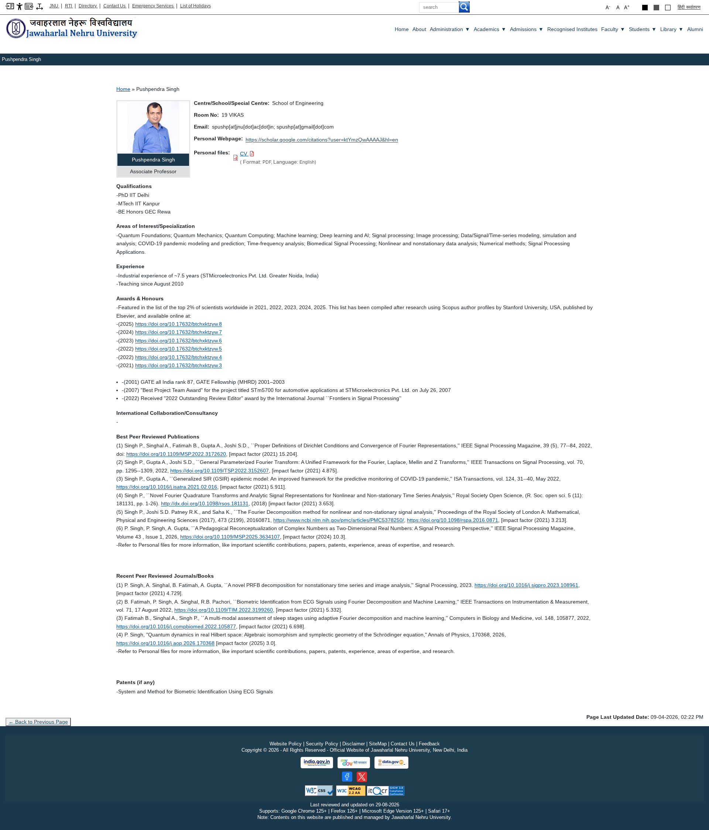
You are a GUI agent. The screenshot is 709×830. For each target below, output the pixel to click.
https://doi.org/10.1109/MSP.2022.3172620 (176, 454)
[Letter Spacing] (39, 6)
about (419, 29)
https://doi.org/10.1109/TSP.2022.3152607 (219, 471)
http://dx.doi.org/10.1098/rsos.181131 (205, 503)
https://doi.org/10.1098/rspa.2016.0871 (452, 520)
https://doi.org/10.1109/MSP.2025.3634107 (230, 537)
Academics (490, 29)
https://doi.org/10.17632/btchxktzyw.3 (178, 365)
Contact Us (115, 5)
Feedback (429, 744)
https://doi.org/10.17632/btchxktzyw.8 (178, 324)
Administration (450, 29)
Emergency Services (153, 5)
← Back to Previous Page (38, 722)
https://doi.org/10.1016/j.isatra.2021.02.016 (166, 487)
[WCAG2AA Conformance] (351, 790)
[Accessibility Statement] (20, 6)
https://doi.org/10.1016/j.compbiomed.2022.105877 (176, 626)
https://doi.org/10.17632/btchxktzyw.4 (178, 357)
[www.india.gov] (317, 763)
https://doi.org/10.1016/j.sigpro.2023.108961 (526, 585)
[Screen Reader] (29, 5)
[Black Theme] (645, 7)
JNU (54, 5)
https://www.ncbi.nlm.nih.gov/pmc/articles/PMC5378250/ (338, 520)
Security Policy (322, 744)
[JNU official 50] (362, 777)
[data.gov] (391, 762)
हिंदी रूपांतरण (689, 7)
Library (672, 29)
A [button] (627, 7)
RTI (69, 5)
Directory (88, 5)
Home (402, 29)
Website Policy (286, 744)
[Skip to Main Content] (10, 5)
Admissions (527, 29)
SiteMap (378, 744)
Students (643, 29)
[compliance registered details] (385, 790)
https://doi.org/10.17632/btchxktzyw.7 (178, 332)
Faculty (613, 29)
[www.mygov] (354, 763)
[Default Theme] (668, 7)
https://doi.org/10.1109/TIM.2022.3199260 (223, 610)
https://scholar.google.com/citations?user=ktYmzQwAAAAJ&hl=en (322, 140)
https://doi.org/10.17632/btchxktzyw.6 (178, 341)
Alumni (695, 29)
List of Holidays (195, 5)
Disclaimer (353, 744)
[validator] (320, 790)
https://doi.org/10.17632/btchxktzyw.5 (178, 349)
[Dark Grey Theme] (656, 7)
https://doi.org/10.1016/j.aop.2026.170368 (165, 643)
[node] (73, 28)
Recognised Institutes (572, 29)
